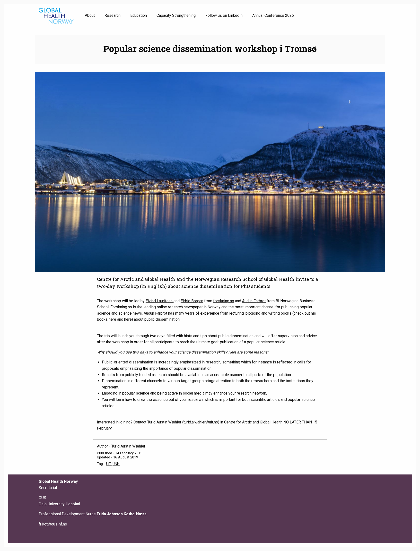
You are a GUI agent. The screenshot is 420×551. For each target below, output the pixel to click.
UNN (116, 464)
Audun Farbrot (254, 301)
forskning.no (223, 301)
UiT (108, 464)
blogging (252, 313)
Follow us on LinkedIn (224, 15)
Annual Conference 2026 (273, 15)
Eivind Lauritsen (160, 301)
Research (113, 15)
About (90, 15)
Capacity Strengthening (176, 15)
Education (138, 15)
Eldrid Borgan (192, 301)
